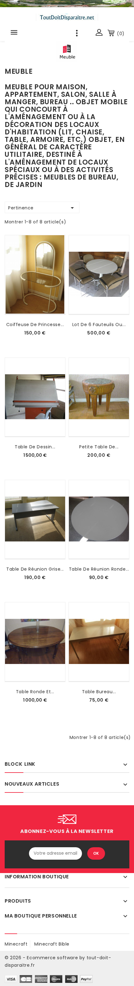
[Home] (67, 3)
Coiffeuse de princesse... (35, 324)
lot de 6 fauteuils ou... (99, 324)
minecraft (16, 944)
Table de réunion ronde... (99, 569)
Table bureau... (99, 692)
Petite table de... (99, 447)
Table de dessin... (35, 447)
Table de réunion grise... (35, 569)
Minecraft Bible (51, 944)
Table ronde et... (35, 692)
